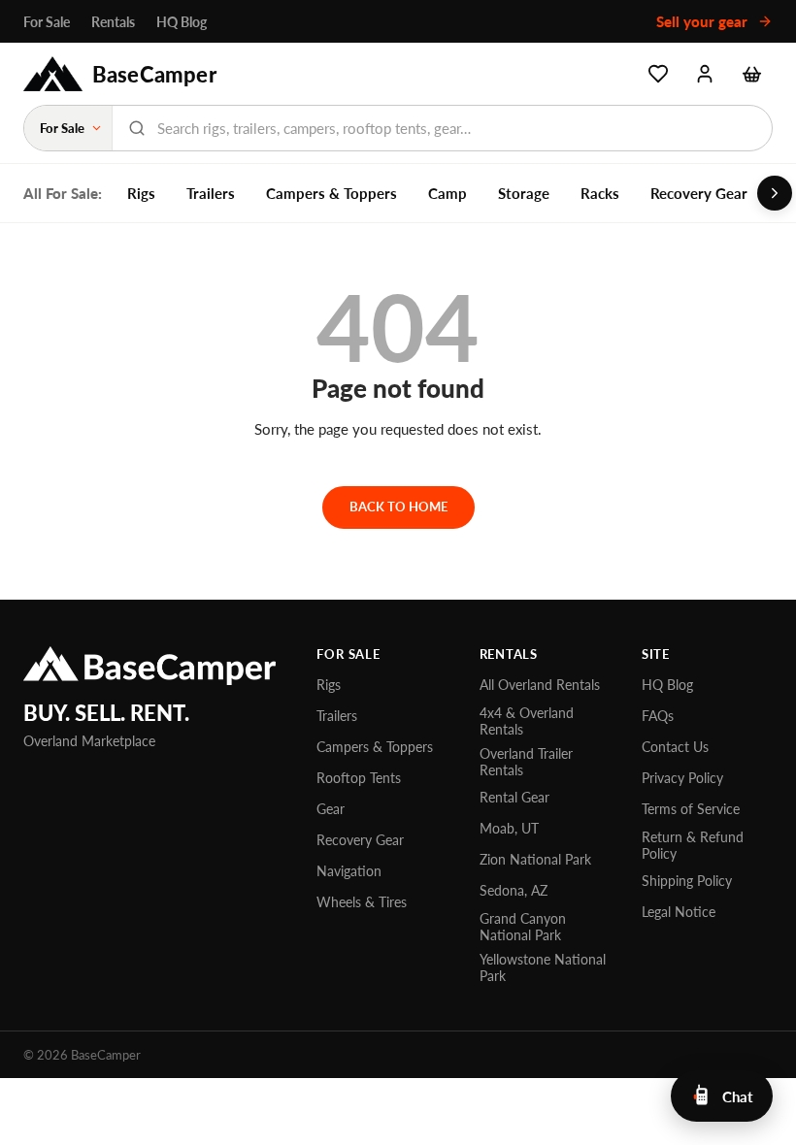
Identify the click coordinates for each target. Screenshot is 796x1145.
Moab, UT (509, 828)
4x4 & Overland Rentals (527, 720)
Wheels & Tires (361, 902)
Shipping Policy (687, 880)
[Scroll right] (774, 193)
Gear (330, 809)
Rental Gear (514, 797)
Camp (447, 193)
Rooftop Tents (358, 777)
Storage (523, 193)
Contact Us (675, 746)
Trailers (210, 193)
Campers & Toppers (331, 193)
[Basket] (751, 73)
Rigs (141, 193)
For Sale (46, 22)
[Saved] (658, 73)
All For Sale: (62, 193)
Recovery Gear (698, 193)
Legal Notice (678, 911)
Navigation (348, 871)
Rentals (113, 22)
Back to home (398, 506)
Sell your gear (703, 21)
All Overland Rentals (540, 684)
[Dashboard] (704, 73)
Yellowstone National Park (543, 967)
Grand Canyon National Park (523, 926)
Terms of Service (691, 809)
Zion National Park (535, 859)
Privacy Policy (682, 777)
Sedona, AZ (513, 890)
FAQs (658, 715)
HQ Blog (181, 22)
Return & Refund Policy (693, 845)
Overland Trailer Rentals (526, 761)
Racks (599, 193)
